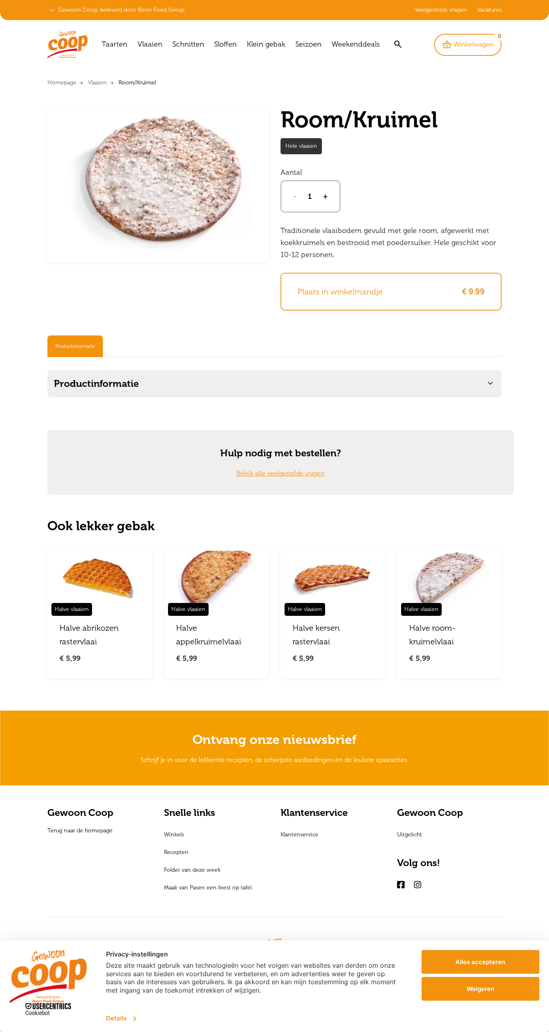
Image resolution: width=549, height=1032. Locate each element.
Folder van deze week (192, 869)
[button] (398, 45)
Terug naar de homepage (80, 830)
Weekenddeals (356, 44)
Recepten (176, 852)
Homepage (61, 82)
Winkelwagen (472, 42)
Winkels (174, 834)
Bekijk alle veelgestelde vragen (280, 473)
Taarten (114, 44)
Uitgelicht (409, 834)
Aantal (291, 172)
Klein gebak (266, 44)
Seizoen (308, 44)
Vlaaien (149, 44)
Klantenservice (299, 834)
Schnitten (188, 44)
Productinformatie (75, 346)
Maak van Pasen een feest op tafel (208, 887)
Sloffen (225, 44)
